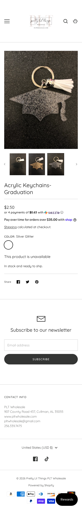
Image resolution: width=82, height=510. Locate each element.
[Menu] (7, 21)
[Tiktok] (46, 459)
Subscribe (41, 359)
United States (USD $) (37, 448)
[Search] (65, 21)
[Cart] (75, 21)
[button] (41, 212)
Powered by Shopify (41, 485)
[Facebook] (35, 459)
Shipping (10, 227)
